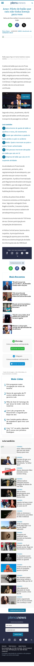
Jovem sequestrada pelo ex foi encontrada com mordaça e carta (24, 600)
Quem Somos (22, 646)
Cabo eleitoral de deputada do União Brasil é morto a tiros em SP (24, 590)
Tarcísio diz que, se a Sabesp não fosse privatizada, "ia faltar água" (24, 462)
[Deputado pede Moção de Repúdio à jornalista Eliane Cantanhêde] (4, 507)
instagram (12, 253)
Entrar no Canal (18, 349)
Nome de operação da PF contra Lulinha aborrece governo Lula (16, 395)
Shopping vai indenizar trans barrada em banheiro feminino (24, 537)
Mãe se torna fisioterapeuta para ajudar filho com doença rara (23, 494)
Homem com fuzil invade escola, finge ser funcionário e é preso (25, 547)
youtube (27, 253)
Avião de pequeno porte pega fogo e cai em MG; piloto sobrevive (24, 526)
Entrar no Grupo (18, 364)
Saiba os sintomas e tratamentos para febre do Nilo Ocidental (25, 515)
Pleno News (18, 3)
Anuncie (4, 646)
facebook (7, 253)
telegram (22, 253)
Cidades (19, 446)
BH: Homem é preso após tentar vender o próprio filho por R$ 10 (24, 579)
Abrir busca (32, 3)
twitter (17, 256)
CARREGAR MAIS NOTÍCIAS (17, 610)
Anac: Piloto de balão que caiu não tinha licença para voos (24, 450)
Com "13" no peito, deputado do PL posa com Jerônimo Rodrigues (17, 430)
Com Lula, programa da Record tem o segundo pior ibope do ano (16, 413)
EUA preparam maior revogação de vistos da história (15, 386)
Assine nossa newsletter (17, 622)
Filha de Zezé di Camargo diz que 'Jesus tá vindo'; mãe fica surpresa (17, 404)
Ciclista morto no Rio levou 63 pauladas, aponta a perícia (24, 568)
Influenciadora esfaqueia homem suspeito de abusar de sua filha (24, 483)
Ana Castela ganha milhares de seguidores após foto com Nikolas (17, 421)
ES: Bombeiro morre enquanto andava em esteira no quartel (24, 557)
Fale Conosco (12, 646)
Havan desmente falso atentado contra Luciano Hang (24, 472)
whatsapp (17, 253)
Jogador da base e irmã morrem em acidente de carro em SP (24, 504)
